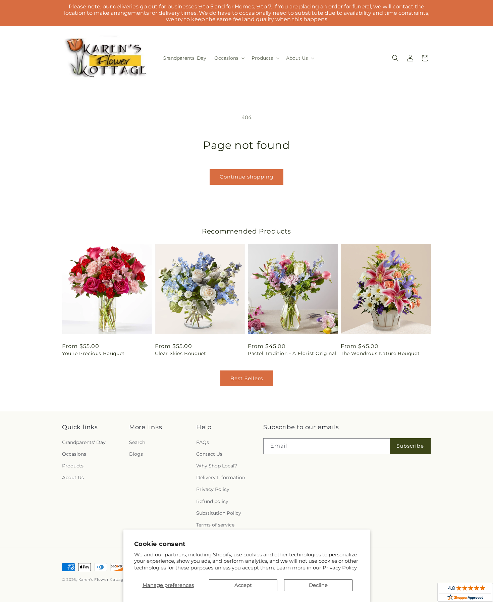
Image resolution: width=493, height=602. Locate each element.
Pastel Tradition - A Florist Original (292, 353)
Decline (318, 585)
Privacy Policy (340, 567)
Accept (243, 585)
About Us (73, 477)
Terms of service (215, 525)
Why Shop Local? (216, 466)
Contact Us (209, 454)
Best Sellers (246, 378)
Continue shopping (246, 176)
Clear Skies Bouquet (180, 353)
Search (137, 442)
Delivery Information (220, 477)
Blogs (136, 454)
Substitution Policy (218, 513)
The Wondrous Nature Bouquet (380, 353)
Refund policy (212, 501)
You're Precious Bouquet (93, 353)
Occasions (74, 454)
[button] (229, 58)
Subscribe (410, 446)
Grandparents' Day (84, 442)
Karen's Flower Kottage (102, 579)
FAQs (202, 442)
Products (73, 466)
